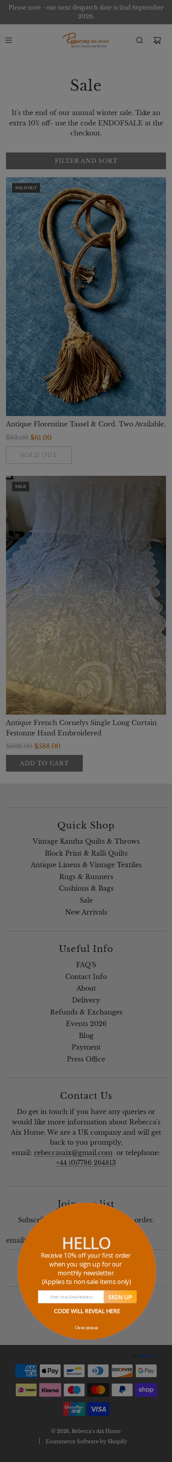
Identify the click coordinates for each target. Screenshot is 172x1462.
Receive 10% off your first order (86, 1268)
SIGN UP (120, 1297)
